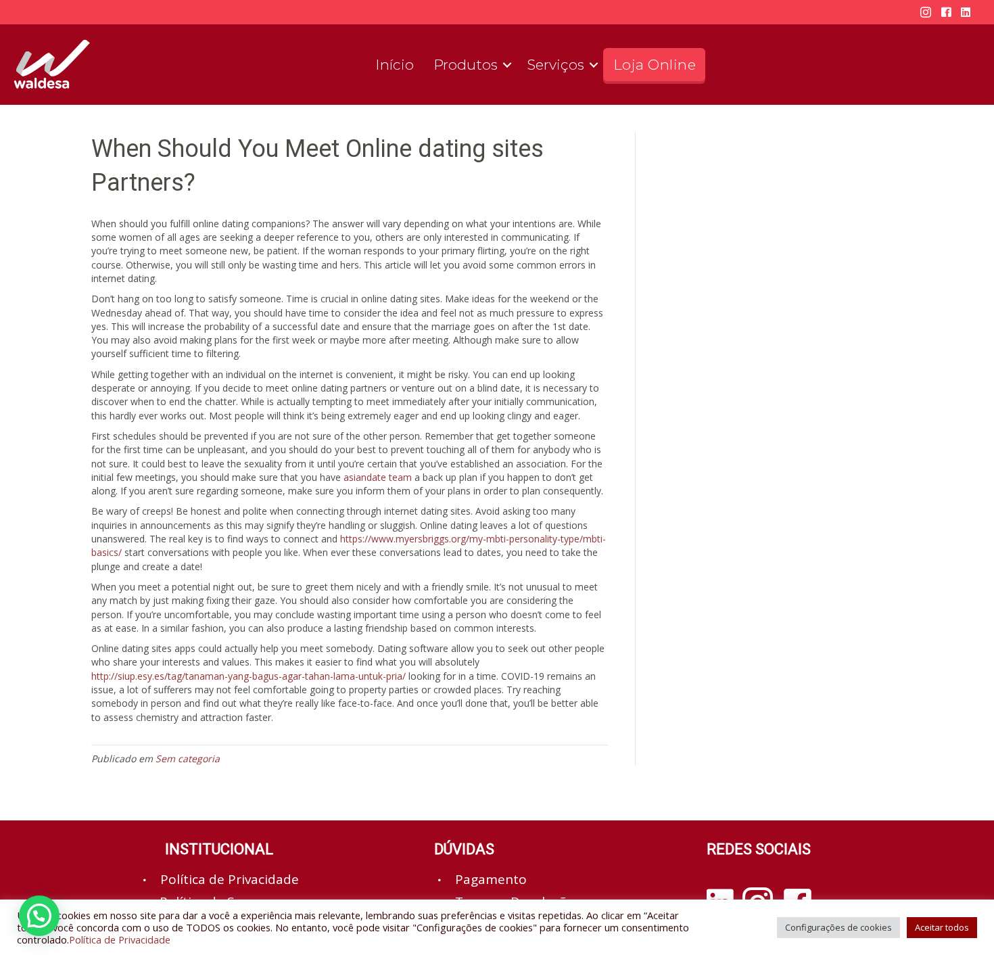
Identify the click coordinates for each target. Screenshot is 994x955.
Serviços (555, 64)
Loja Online (654, 64)
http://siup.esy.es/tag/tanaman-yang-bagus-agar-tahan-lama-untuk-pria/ (248, 676)
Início (394, 64)
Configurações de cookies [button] (838, 927)
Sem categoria (188, 758)
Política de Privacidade (119, 939)
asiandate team (378, 477)
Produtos (465, 64)
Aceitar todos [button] (942, 927)
